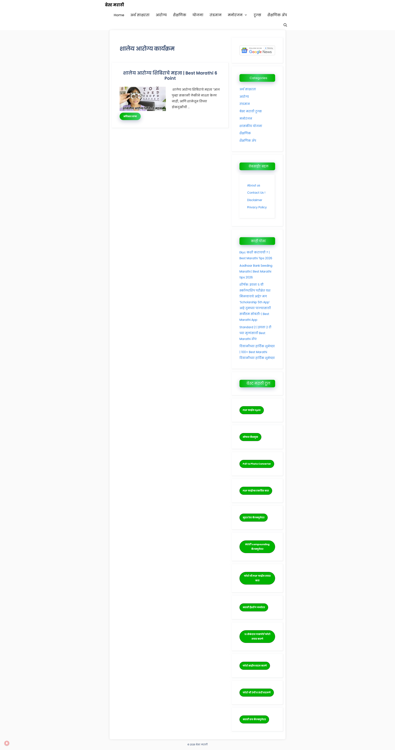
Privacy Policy (257, 207)
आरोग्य (161, 15)
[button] (285, 25)
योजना (197, 15)
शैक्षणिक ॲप (277, 15)
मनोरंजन (235, 15)
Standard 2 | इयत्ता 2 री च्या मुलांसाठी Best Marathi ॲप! (255, 333)
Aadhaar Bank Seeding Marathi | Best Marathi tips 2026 (255, 271)
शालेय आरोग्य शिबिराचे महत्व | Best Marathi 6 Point (170, 75)
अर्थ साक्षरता (140, 15)
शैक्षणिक (179, 15)
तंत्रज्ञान (216, 15)
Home (119, 15)
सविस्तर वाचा (130, 116)
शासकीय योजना (250, 126)
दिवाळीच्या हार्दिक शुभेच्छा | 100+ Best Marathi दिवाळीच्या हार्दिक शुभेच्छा (257, 352)
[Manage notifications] (6, 743)
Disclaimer (254, 200)
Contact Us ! (256, 193)
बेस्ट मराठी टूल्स (250, 111)
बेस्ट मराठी (114, 5)
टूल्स (257, 15)
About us (253, 185)
